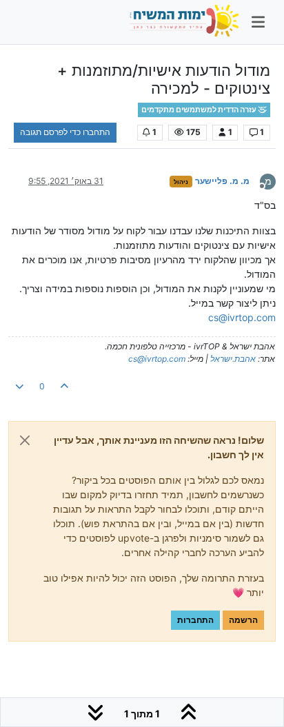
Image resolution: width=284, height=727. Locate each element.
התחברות (195, 620)
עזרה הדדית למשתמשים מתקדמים (199, 109)
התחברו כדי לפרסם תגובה (65, 132)
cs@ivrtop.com (242, 317)
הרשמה (243, 620)
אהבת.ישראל (233, 359)
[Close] (25, 440)
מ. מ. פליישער (222, 181)
